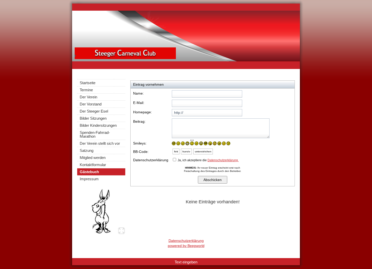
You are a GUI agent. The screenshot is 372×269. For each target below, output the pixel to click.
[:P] (210, 143)
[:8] (206, 143)
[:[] (215, 143)
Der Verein (88, 97)
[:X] (219, 143)
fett (176, 151)
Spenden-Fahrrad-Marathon (95, 134)
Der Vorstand (90, 104)
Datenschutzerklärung (186, 241)
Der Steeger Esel (94, 111)
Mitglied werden (93, 157)
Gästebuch (89, 172)
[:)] (178, 143)
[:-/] (228, 143)
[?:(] (192, 142)
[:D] (187, 143)
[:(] (196, 143)
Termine (86, 90)
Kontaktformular (93, 165)
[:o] (201, 143)
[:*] (224, 143)
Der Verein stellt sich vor (100, 143)
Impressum (89, 179)
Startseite (87, 83)
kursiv (186, 151)
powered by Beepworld (186, 246)
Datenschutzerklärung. (223, 160)
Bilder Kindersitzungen (98, 125)
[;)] (183, 143)
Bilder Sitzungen (93, 118)
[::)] (174, 143)
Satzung (86, 150)
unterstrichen (203, 151)
